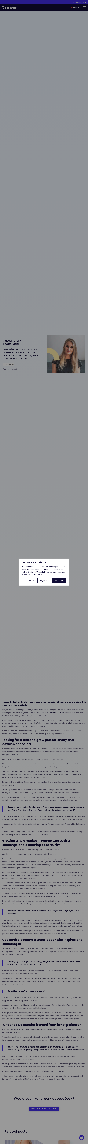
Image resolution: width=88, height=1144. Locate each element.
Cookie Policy (36, 575)
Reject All (44, 580)
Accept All (59, 580)
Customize (29, 580)
